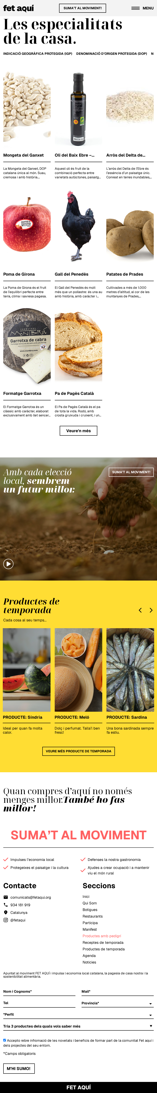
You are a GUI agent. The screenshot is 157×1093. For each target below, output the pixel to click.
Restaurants (93, 916)
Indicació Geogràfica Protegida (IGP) (37, 54)
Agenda (89, 955)
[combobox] (78, 1026)
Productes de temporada (104, 949)
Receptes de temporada (103, 942)
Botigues (90, 909)
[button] (78, 431)
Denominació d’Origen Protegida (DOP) (111, 54)
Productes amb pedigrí (102, 936)
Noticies (89, 962)
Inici (86, 896)
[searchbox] (88, 1027)
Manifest (90, 929)
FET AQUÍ (78, 1087)
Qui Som (90, 903)
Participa (90, 922)
